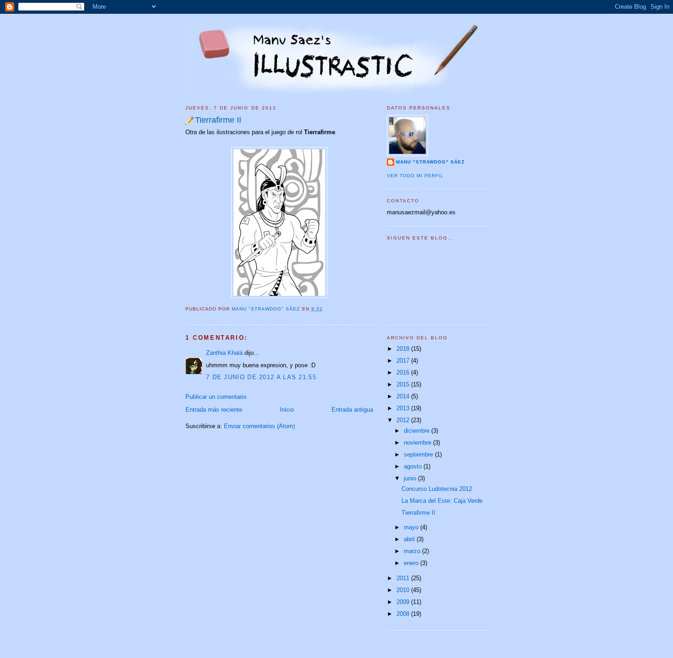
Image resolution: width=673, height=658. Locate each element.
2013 (403, 408)
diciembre (417, 430)
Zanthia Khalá (224, 352)
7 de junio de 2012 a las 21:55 (261, 377)
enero (412, 563)
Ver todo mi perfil (415, 175)
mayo (412, 527)
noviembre (418, 442)
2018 (403, 348)
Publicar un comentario (215, 396)
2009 (403, 601)
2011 (403, 578)
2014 (403, 396)
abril (410, 539)
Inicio (287, 409)
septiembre (419, 454)
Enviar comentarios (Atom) (259, 426)
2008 (403, 613)
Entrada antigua (352, 409)
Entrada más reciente (213, 409)
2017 (403, 360)
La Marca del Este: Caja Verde (442, 500)
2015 (403, 384)
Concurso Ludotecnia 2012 (437, 488)
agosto (413, 466)
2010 (403, 590)
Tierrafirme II (418, 512)
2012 (403, 420)
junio (411, 478)
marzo (413, 551)
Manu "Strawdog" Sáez (267, 308)
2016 (403, 372)
